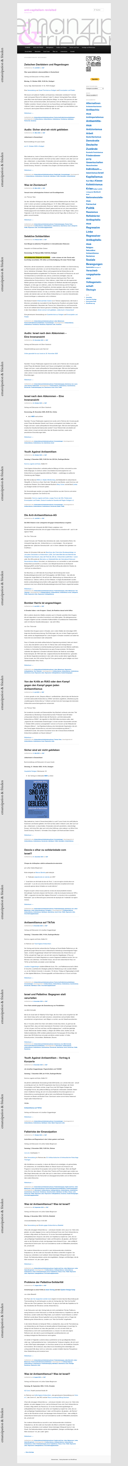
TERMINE (27, 47)
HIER (33, 416)
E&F (43, 68)
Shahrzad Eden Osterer (44, 301)
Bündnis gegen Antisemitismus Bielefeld (51, 1225)
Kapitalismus (54, 1271)
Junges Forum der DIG (56, 498)
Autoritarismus (71, 385)
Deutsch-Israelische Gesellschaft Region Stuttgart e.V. (57, 500)
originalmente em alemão (42, 877)
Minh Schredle (67, 1044)
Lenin (74, 1192)
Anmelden (89, 297)
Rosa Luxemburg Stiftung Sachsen (58, 1397)
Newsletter (37, 51)
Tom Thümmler (38, 671)
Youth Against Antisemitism (40, 451)
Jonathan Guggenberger (31, 966)
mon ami (27, 1153)
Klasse (70, 1192)
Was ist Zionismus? (35, 185)
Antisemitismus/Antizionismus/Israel (44, 117)
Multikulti (97, 192)
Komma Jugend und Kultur (32, 464)
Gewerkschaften (51, 1192)
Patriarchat (27, 121)
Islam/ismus (64, 226)
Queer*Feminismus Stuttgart (47, 90)
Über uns (55, 51)
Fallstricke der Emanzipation (40, 1131)
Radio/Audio (57, 174)
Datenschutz (54, 1459)
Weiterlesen (28, 113)
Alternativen (59, 1045)
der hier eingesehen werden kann (41, 1299)
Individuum (71, 119)
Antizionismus (56, 119)
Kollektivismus (94, 184)
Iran (43, 387)
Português (48, 910)
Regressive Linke (32, 227)
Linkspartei (74, 226)
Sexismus (33, 121)
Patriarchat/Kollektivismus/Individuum (64, 117)
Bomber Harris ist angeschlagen (42, 603)
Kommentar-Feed (91, 301)
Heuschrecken (92, 165)
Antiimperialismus (46, 592)
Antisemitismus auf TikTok (39, 922)
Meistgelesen (49, 47)
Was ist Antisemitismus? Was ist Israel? (47, 1204)
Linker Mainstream (59, 321)
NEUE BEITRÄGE (38, 47)
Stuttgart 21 (98, 267)
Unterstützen (63, 51)
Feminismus (64, 119)
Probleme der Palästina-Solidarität (43, 1282)
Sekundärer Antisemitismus (67, 176)
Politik (58, 176)
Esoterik (89, 152)
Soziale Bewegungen (66, 673)
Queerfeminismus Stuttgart (55, 314)
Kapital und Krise (69, 1187)
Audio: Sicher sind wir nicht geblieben (46, 129)
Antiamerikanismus (93, 106)
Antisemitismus (47, 119)
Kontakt (72, 51)
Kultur (39, 985)
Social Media (28, 51)
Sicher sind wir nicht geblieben (42, 750)
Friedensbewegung (59, 224)
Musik (58, 506)
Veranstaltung (31, 90)
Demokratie (46, 176)
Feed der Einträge (91, 299)
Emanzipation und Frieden (67, 90)
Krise (56, 387)
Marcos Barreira (40, 872)
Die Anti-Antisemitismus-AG (40, 515)
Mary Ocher (60, 484)
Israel (69, 226)
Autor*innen (46, 51)
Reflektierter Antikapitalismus (93, 219)
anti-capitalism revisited (40, 10)
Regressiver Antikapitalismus (46, 594)
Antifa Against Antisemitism (42, 1395)
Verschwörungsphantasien (45, 227)
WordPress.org (90, 303)
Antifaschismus (38, 119)
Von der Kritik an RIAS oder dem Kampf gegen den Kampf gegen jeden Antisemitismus (47, 685)
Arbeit (34, 1271)
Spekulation (90, 267)
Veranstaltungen (65, 174)
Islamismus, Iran (69, 384)
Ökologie (71, 1363)
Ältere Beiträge (29, 1452)
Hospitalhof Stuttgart (30, 771)
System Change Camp (68, 1290)
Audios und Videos (61, 47)
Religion (89, 247)
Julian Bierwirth (69, 1360)
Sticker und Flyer (74, 47)
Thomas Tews (68, 224)
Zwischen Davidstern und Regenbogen (46, 64)
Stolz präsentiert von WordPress (68, 1459)
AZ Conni (27, 1390)
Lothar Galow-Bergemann (38, 910)
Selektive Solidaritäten (37, 236)
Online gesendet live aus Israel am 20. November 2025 (41, 353)
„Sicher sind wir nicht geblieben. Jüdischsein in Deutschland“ (55, 310)
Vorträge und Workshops (88, 47)
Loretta (75, 484)
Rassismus (43, 324)
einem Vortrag (50, 1290)
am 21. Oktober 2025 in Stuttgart (34, 146)
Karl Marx (65, 1192)
